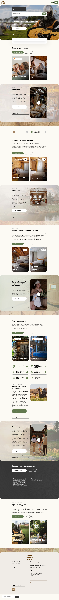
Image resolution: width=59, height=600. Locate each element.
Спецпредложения (17, 572)
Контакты (14, 576)
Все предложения (18, 52)
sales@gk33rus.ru (35, 567)
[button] (12, 34)
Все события (17, 516)
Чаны (13, 307)
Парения (14, 302)
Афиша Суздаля (16, 574)
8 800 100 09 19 (35, 565)
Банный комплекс (16, 563)
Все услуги (17, 332)
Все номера (17, 153)
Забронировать (15, 113)
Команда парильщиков (17, 305)
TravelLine (17, 40)
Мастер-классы (15, 415)
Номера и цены (16, 561)
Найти (44, 13)
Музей (13, 567)
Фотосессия (14, 417)
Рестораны (14, 565)
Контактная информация (18, 111)
